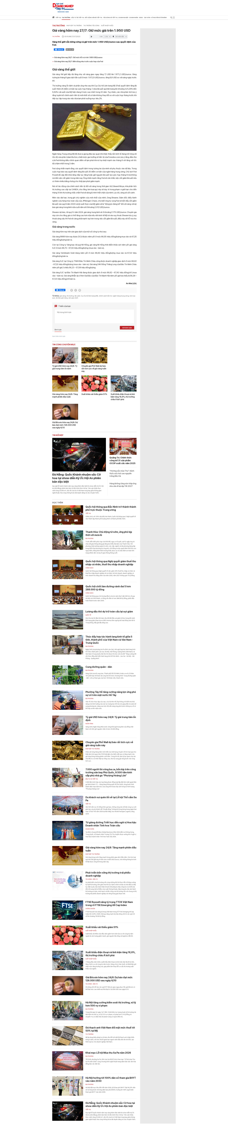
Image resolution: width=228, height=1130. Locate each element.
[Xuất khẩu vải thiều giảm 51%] (94, 383)
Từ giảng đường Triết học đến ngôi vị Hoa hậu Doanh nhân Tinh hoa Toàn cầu (111, 824)
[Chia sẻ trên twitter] (71, 290)
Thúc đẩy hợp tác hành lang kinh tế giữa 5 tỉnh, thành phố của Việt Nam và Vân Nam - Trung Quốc (109, 639)
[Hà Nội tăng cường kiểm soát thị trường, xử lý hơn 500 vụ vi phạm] (67, 1010)
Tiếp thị (58, 17)
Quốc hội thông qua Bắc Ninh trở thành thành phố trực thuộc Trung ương (111, 508)
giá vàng (63, 296)
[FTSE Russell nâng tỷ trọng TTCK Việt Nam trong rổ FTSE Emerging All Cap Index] (67, 910)
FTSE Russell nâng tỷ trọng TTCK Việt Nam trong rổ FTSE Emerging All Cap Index (109, 904)
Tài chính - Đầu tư (92, 879)
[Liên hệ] (79, 290)
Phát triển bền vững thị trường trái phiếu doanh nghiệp (108, 874)
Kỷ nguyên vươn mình (159, 17)
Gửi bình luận (127, 328)
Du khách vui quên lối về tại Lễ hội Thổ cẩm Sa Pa (111, 799)
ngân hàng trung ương (121, 296)
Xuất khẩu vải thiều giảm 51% (94, 394)
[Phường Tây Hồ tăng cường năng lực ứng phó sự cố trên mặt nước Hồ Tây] (67, 700)
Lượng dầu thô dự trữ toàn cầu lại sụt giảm (109, 611)
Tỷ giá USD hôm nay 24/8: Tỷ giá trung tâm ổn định (64, 367)
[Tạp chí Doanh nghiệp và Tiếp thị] (63, 6)
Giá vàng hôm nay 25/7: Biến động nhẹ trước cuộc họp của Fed (78, 61)
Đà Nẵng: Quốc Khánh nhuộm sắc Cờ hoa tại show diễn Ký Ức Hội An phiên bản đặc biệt (76, 478)
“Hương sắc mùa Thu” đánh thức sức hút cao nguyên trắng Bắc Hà (121, 473)
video (141, 17)
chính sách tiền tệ (105, 296)
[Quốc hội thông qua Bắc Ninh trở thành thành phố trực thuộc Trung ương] (67, 515)
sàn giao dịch (73, 298)
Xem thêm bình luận (58, 336)
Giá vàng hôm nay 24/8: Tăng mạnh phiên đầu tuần (65, 395)
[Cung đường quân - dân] (67, 675)
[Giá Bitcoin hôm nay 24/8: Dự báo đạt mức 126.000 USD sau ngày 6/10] (65, 412)
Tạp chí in (147, 17)
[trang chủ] (53, 18)
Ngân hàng (89, 723)
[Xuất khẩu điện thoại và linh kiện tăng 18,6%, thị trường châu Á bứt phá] (124, 383)
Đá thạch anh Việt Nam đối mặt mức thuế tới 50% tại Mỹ (110, 1029)
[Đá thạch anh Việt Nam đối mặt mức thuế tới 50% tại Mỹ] (67, 1035)
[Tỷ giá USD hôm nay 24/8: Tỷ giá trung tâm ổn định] (65, 355)
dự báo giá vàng (62, 298)
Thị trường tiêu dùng (91, 25)
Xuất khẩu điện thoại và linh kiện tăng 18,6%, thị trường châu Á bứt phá (123, 397)
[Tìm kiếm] (171, 18)
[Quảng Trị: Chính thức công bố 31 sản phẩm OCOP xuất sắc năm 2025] (123, 446)
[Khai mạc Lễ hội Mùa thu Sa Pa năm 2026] (67, 1061)
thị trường (70, 296)
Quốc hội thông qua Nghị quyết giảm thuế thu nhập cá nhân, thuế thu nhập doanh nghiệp (111, 563)
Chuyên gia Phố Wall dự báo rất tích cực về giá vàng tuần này (93, 368)
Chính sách (89, 568)
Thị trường (58, 25)
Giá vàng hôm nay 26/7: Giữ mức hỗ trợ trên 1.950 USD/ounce (78, 57)
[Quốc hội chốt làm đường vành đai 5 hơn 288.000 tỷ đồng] (67, 594)
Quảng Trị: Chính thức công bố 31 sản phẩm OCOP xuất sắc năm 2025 (122, 460)
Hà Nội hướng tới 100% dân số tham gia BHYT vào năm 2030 (111, 1079)
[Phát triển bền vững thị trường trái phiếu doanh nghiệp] (67, 880)
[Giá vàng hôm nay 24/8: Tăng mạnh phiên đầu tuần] (65, 383)
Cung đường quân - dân (99, 666)
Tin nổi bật (57, 435)
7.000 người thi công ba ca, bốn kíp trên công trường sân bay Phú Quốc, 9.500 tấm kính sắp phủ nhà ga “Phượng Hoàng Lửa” (111, 772)
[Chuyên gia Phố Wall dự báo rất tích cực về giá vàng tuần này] (94, 355)
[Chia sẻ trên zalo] (75, 290)
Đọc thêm (57, 502)
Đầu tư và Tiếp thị (92, 779)
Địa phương (89, 538)
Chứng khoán (90, 908)
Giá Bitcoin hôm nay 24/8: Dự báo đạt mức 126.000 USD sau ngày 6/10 (65, 425)
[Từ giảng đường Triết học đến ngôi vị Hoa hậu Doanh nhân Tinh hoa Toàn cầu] (67, 830)
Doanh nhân (90, 829)
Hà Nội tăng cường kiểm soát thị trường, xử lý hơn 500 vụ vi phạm (111, 1004)
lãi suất (77, 296)
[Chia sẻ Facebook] (59, 49)
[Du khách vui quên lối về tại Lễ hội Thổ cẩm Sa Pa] (67, 805)
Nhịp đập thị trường (74, 25)
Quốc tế (88, 615)
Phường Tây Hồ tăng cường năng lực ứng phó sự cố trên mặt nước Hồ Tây (111, 694)
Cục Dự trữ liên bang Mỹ (89, 296)
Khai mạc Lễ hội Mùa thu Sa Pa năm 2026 (108, 1052)
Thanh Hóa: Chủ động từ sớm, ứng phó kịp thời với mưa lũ (109, 533)
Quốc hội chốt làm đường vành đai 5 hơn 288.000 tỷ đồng (108, 588)
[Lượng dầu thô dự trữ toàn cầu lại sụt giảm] (67, 619)
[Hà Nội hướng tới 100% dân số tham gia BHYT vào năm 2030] (67, 1086)
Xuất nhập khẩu (107, 25)
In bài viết (71, 49)
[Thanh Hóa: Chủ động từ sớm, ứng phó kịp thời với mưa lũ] (67, 540)
